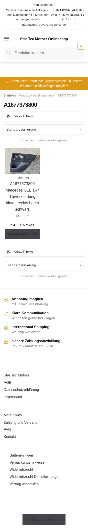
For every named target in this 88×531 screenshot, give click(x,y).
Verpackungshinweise (27, 462)
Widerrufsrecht (21, 469)
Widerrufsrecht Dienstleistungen (35, 476)
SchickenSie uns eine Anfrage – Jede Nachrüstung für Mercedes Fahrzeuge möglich (27, 15)
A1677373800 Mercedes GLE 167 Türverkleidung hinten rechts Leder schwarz (22, 196)
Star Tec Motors (16, 375)
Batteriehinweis (22, 455)
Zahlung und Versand (20, 422)
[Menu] (7, 39)
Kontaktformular (44, 5)
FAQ (7, 429)
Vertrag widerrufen (24, 484)
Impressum (13, 397)
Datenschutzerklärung (21, 389)
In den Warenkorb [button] (22, 234)
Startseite (10, 95)
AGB (7, 382)
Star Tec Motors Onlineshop (44, 39)
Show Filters (23, 116)
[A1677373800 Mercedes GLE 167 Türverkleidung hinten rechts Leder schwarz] (22, 161)
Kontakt (10, 436)
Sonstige (22, 178)
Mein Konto (13, 415)
